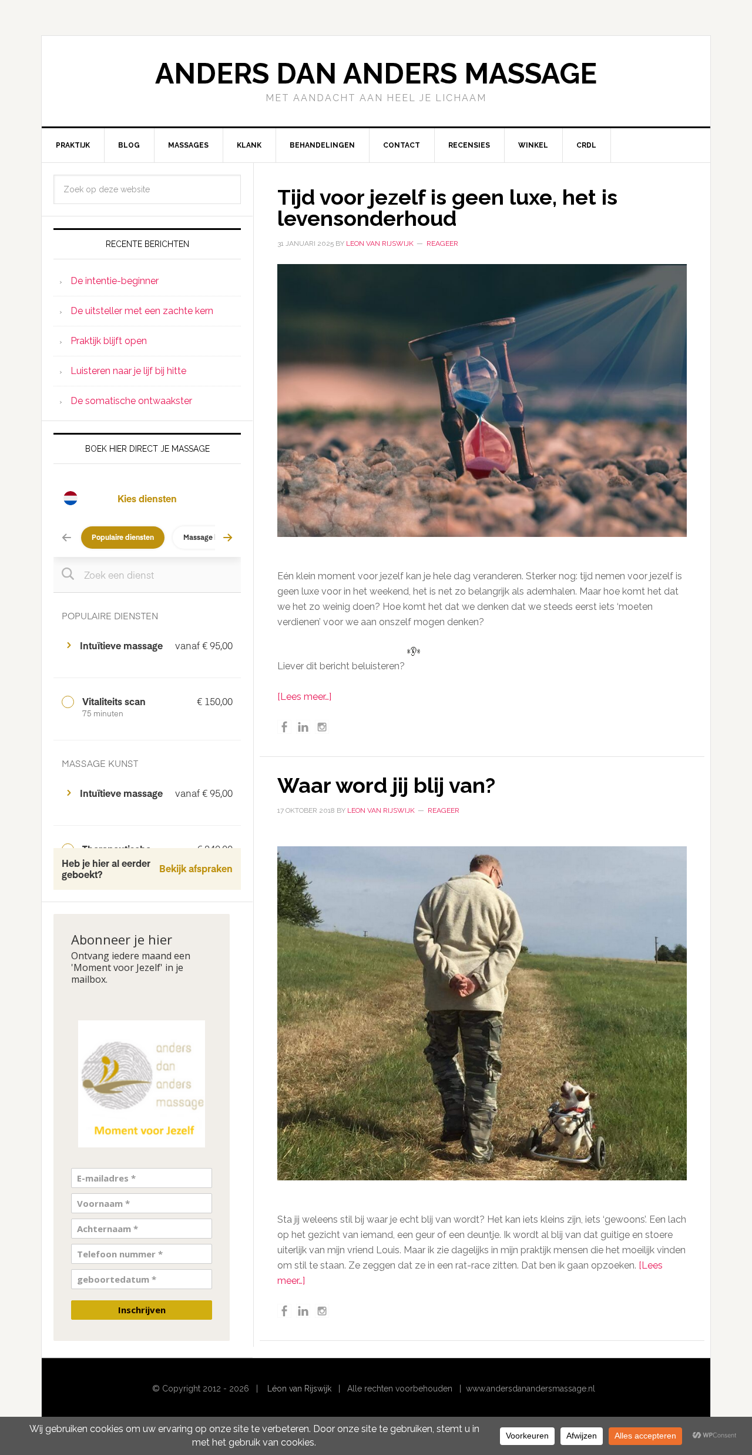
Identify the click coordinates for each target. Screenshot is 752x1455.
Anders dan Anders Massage (376, 73)
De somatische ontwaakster (131, 400)
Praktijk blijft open (108, 340)
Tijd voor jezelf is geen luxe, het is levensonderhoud (447, 208)
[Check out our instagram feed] (322, 727)
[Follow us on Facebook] (284, 727)
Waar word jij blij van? (386, 785)
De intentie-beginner (114, 280)
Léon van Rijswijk (299, 1388)
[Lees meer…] (304, 696)
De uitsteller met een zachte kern (141, 310)
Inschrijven (142, 1310)
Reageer (442, 243)
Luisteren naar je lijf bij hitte (128, 370)
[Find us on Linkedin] (303, 727)
